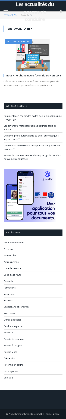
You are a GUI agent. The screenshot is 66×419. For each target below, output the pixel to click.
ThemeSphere (52, 413)
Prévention (9, 358)
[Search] (60, 12)
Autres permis (11, 261)
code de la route (12, 268)
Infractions (9, 294)
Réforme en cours (13, 364)
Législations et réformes (17, 306)
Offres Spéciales (12, 319)
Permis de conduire (14, 339)
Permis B (8, 332)
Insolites (8, 300)
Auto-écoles (10, 255)
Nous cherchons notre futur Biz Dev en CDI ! (33, 75)
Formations (10, 287)
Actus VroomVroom (18, 41)
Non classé (9, 313)
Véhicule (8, 377)
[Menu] (6, 12)
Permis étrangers (13, 345)
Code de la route (12, 274)
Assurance (9, 249)
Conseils (8, 281)
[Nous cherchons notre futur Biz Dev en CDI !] (33, 55)
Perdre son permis (14, 326)
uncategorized (11, 371)
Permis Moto (10, 351)
